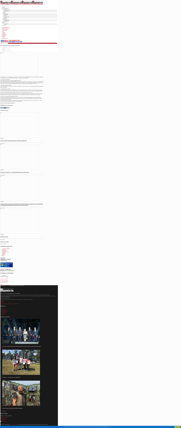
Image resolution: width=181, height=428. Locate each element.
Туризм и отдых (4, 38)
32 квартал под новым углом (7, 50)
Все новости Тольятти (5, 48)
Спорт (3, 37)
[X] (4, 107)
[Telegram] (8, 107)
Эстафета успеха (4, 236)
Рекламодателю (4, 311)
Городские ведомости (14, 424)
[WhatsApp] (7, 107)
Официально (4, 310)
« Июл (1, 284)
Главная (3, 47)
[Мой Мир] (3, 107)
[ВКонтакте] (1, 107)
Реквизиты (4, 313)
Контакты (3, 314)
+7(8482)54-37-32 (4, 417)
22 (6, 281)
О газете (3, 309)
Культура (3, 36)
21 (5, 281)
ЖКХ (3, 31)
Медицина (4, 35)
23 (7, 281)
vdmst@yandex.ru (3, 418)
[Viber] (6, 107)
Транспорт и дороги (5, 29)
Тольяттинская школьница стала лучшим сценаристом (13, 140)
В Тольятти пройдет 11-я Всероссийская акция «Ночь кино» (14, 172)
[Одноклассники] (2, 107)
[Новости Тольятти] (21, 4)
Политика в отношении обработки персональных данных (9, 303)
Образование (4, 34)
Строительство (4, 30)
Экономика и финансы (6, 27)
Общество (4, 33)
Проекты (3, 32)
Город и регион (4, 28)
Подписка (4, 312)
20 (4, 281)
